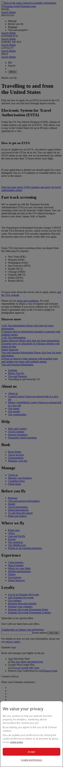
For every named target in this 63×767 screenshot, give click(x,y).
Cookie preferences (31, 759)
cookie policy (16, 742)
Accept (31, 751)
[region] (31, 734)
